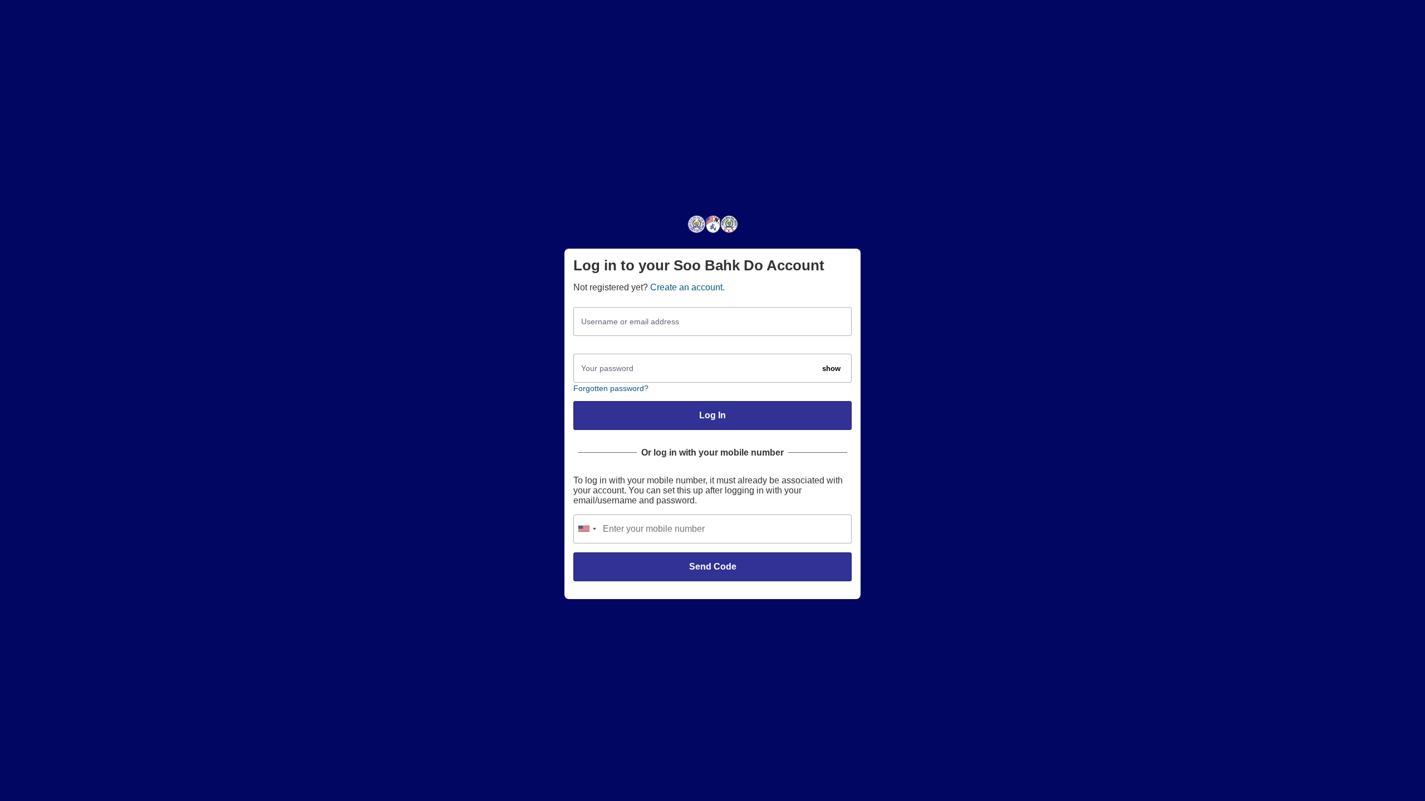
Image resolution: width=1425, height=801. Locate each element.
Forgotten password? (610, 388)
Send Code (712, 566)
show (831, 368)
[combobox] (587, 529)
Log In (712, 415)
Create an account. (687, 287)
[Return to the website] (712, 232)
